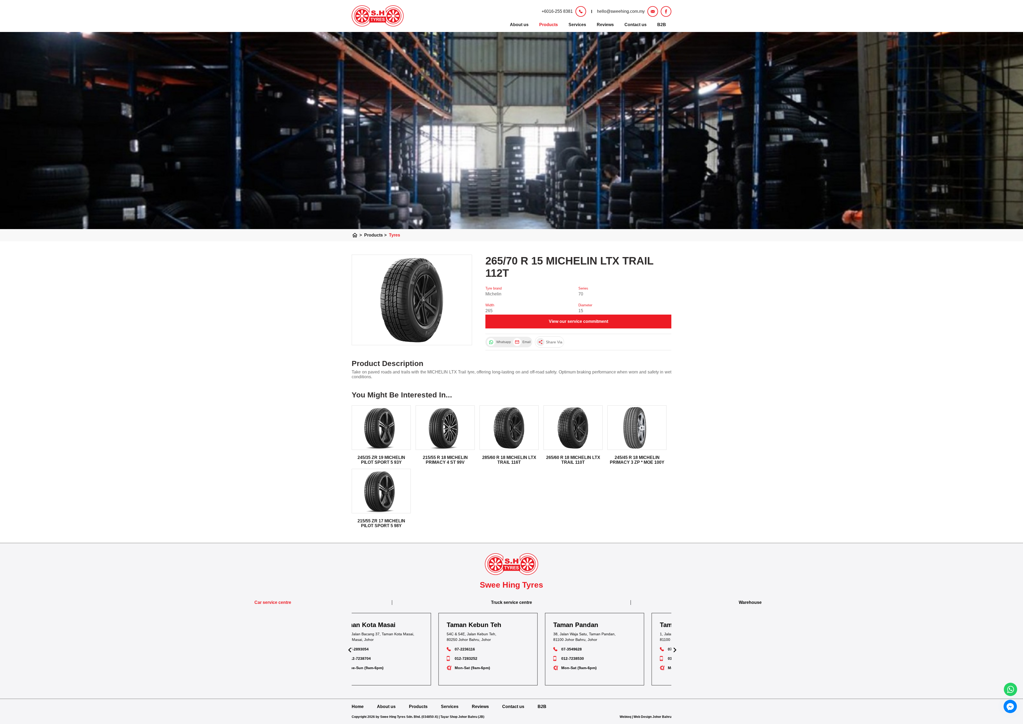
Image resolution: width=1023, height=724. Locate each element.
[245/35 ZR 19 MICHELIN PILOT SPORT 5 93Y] (381, 428)
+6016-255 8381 (557, 11)
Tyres (394, 235)
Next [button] (674, 649)
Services (577, 24)
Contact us (635, 24)
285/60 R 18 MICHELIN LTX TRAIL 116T (509, 460)
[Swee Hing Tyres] (378, 16)
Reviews (605, 24)
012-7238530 (489, 658)
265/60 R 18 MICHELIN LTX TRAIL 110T (573, 460)
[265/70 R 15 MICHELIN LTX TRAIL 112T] (412, 300)
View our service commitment (578, 321)
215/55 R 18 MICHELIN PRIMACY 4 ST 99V (445, 460)
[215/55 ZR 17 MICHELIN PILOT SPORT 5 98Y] (381, 491)
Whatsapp (503, 342)
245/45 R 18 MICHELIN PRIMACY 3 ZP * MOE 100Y (637, 460)
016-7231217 (596, 658)
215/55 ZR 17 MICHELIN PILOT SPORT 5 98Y (381, 523)
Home (358, 706)
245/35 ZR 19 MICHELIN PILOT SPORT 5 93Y (381, 460)
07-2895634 (595, 649)
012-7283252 (383, 658)
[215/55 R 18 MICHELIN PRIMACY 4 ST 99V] (445, 428)
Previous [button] (349, 649)
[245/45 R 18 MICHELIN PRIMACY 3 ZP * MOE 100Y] (637, 428)
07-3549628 (488, 649)
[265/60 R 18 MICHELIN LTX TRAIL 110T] (573, 428)
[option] (405, 649)
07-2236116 (382, 649)
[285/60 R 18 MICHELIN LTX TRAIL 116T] (509, 428)
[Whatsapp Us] (1010, 689)
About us (519, 24)
